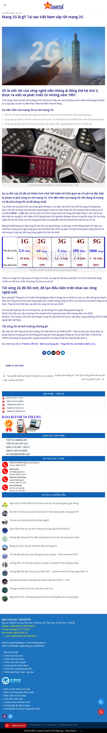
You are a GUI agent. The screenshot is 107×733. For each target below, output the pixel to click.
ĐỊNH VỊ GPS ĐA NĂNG (15, 401)
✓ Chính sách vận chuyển (14, 662)
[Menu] (5, 5)
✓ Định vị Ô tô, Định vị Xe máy (16, 689)
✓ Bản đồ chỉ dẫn (10, 652)
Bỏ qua (79, 730)
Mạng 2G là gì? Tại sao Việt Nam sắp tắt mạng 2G (33, 546)
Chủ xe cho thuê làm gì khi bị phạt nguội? (29, 520)
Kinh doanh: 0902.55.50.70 (14, 633)
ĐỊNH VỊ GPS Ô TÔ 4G (15, 398)
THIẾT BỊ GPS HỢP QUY (17, 443)
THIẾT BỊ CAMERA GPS (16, 440)
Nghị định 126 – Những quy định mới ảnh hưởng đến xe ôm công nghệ (44, 597)
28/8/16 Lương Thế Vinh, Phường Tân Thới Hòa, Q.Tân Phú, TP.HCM (42, 623)
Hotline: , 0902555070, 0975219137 (18, 626)
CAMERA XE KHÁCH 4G (15, 408)
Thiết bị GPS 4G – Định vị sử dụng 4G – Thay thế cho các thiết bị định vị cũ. (59, 343)
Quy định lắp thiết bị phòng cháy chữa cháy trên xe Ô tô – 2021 (40, 580)
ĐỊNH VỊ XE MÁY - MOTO (18, 447)
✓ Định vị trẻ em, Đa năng (14, 696)
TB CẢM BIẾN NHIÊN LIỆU (18, 454)
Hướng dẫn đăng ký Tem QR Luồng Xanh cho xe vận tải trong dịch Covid (44, 537)
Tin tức (18, 13)
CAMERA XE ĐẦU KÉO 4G (16, 411)
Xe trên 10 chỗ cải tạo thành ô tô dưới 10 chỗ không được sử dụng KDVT (44, 512)
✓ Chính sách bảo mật (12, 656)
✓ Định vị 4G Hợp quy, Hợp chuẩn (18, 692)
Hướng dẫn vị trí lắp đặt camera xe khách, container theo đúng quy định (44, 563)
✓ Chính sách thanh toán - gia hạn (18, 672)
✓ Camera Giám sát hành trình (16, 702)
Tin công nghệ (8, 13)
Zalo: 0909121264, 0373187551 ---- (22, 636)
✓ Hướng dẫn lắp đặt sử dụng (16, 705)
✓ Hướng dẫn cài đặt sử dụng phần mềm (21, 709)
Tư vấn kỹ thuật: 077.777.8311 (16, 629)
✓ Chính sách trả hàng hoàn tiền (17, 669)
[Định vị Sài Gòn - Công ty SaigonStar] (53, 5)
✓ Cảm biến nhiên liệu (12, 699)
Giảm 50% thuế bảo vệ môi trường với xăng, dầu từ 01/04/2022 (40, 529)
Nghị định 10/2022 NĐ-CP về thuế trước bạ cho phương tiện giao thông (44, 503)
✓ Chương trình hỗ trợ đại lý (15, 665)
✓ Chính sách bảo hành (13, 659)
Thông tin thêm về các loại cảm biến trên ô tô (31, 588)
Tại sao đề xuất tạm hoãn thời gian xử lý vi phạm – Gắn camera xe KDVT (44, 554)
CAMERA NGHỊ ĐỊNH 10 (15, 404)
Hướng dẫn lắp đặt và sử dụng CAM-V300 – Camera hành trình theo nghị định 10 (49, 571)
